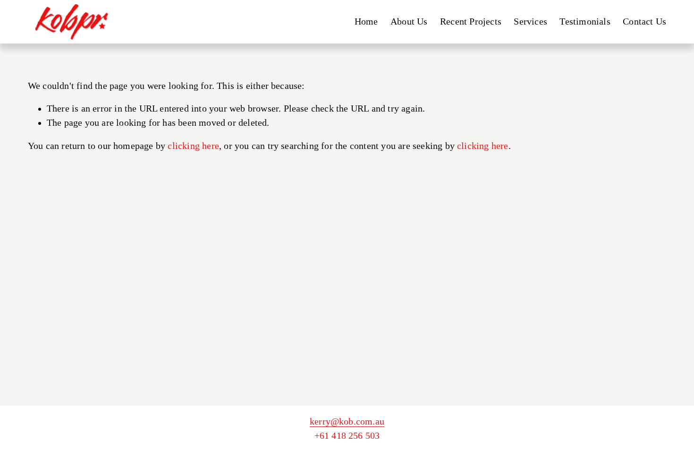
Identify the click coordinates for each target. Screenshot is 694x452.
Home (366, 21)
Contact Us (644, 21)
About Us (409, 21)
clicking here (193, 146)
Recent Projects (470, 21)
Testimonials (584, 21)
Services (530, 21)
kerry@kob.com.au (347, 421)
